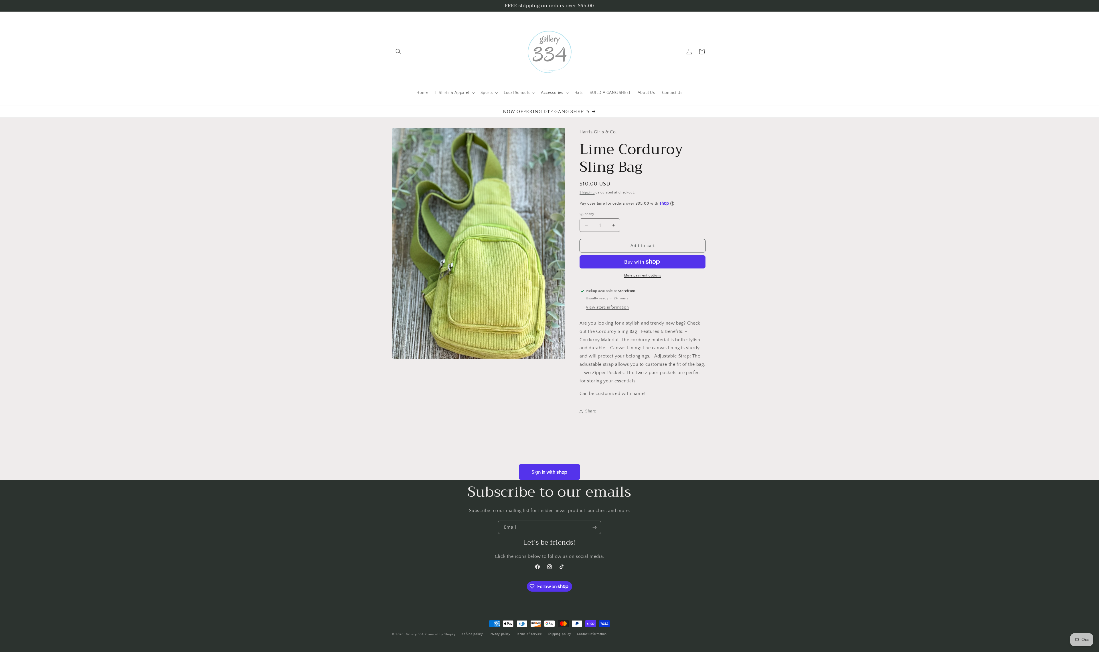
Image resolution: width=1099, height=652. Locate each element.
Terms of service (529, 634)
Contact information (592, 634)
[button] (398, 51)
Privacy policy (500, 634)
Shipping (587, 192)
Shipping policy (560, 634)
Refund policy (472, 634)
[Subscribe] (594, 527)
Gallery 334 (415, 634)
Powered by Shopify (440, 634)
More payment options (642, 275)
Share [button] (590, 411)
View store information (607, 307)
